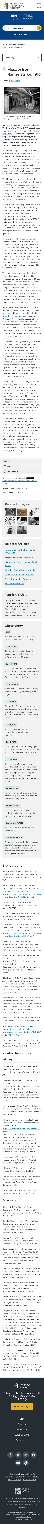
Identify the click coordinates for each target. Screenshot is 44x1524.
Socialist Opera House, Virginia (20, 570)
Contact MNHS (29, 1480)
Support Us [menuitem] (22, 1440)
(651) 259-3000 (14, 1480)
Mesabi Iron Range (14, 583)
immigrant (28, 153)
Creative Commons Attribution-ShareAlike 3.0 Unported (19, 482)
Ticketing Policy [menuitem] (33, 1515)
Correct (9, 466)
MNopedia (13, 45)
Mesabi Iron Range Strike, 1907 (20, 558)
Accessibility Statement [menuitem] (24, 1519)
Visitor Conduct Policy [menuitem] (23, 1517)
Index (21, 45)
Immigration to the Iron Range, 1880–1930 (20, 551)
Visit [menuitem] (22, 1419)
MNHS (5, 45)
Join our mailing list (22, 1407)
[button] (39, 5)
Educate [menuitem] (22, 1429)
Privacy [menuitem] (7, 1515)
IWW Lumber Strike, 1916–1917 (19, 574)
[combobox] (22, 28)
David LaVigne (14, 81)
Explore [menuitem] (22, 1424)
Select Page (10, 58)
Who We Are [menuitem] (22, 1435)
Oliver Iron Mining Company (15, 316)
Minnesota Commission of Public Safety (21, 564)
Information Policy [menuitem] (19, 1515)
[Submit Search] (39, 28)
